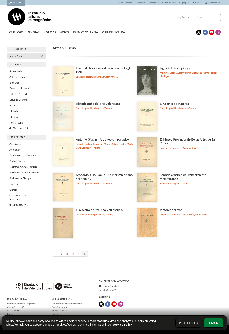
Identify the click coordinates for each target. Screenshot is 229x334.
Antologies (14, 150)
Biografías (14, 83)
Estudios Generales (19, 94)
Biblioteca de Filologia (20, 178)
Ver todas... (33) (20, 128)
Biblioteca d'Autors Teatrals (23, 167)
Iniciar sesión (214, 3)
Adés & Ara (15, 144)
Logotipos (184, 3)
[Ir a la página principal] (29, 17)
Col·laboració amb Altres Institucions (21, 197)
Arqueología (15, 71)
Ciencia (13, 190)
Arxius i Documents (19, 161)
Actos (64, 32)
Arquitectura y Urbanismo (22, 155)
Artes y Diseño (16, 56)
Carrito (198, 3)
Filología (13, 111)
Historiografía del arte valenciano (98, 103)
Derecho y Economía (19, 88)
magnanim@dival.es (112, 286)
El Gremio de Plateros (174, 103)
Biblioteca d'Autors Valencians (24, 173)
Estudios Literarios (18, 100)
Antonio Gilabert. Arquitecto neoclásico (102, 139)
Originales (154, 3)
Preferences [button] (188, 323)
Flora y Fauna (16, 123)
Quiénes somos (125, 3)
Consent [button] (214, 323)
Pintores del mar (171, 210)
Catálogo (16, 32)
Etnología (14, 106)
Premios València (85, 32)
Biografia (13, 184)
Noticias (50, 32)
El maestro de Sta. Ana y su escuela (99, 210)
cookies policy (122, 324)
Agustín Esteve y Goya (175, 68)
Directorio (140, 3)
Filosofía (13, 117)
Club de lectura (113, 32)
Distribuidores (169, 3)
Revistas (33, 32)
